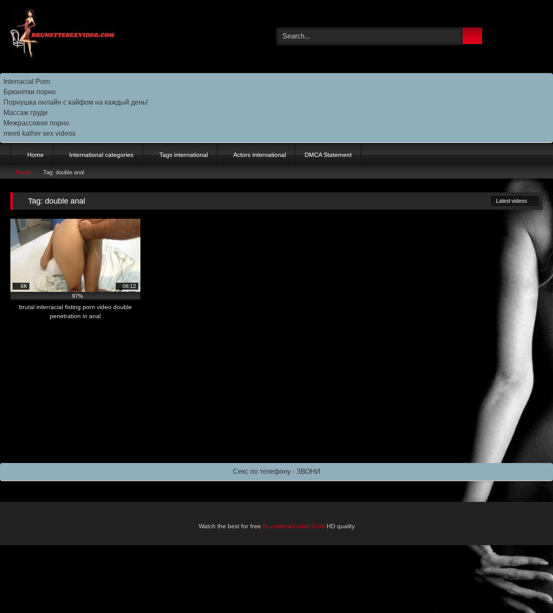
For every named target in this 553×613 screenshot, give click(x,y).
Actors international (259, 154)
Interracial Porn (26, 81)
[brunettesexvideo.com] (63, 34)
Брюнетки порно (29, 92)
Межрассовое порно (36, 123)
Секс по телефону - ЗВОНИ (277, 471)
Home (35, 154)
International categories (101, 154)
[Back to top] (527, 587)
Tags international (183, 154)
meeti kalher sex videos (39, 133)
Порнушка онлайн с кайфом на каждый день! (75, 102)
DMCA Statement (328, 154)
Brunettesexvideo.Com (294, 526)
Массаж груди (25, 112)
